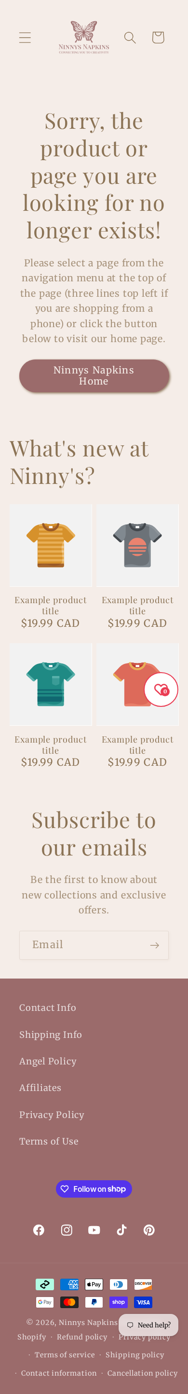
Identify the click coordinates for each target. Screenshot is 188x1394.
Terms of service (65, 1355)
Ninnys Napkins (88, 1322)
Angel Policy (48, 1061)
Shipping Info (50, 1034)
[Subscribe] (154, 945)
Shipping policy (135, 1355)
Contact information (58, 1373)
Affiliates (40, 1087)
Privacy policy (145, 1337)
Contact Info (47, 1007)
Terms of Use (48, 1141)
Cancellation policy (142, 1373)
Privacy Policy (52, 1114)
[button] (25, 37)
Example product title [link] (50, 605)
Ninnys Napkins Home (94, 375)
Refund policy (82, 1337)
